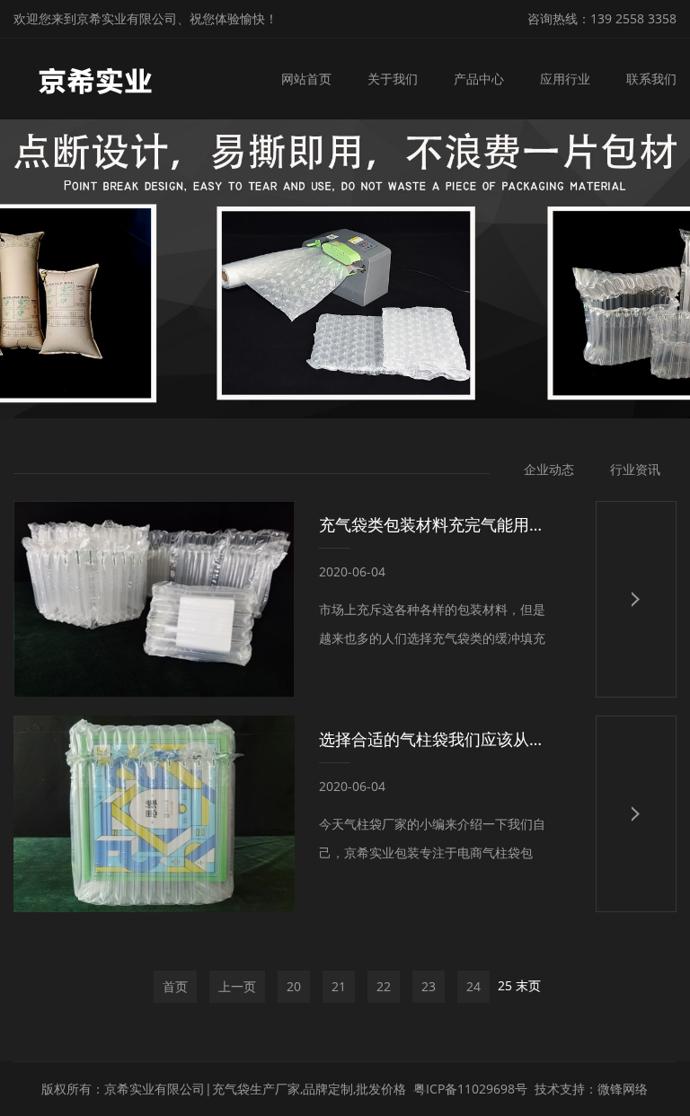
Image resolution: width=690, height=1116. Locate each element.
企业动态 (549, 469)
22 (383, 986)
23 (428, 986)
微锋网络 (622, 1088)
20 (294, 986)
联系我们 (651, 78)
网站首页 (306, 78)
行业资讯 (635, 469)
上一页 (237, 986)
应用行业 (565, 78)
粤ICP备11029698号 (470, 1088)
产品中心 (479, 78)
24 (473, 986)
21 (339, 986)
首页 (175, 986)
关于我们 (392, 78)
